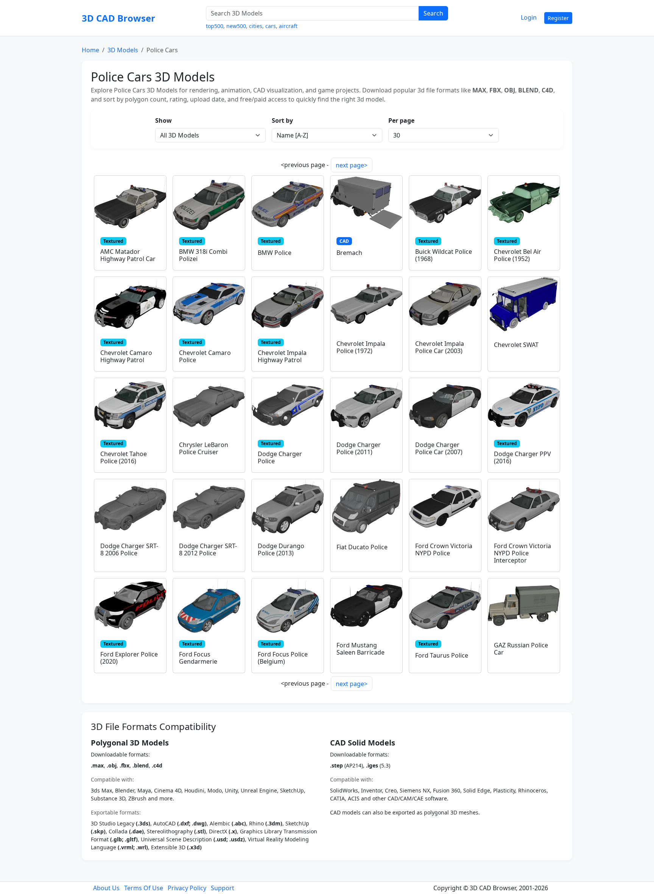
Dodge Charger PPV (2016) (522, 457)
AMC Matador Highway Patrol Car (128, 255)
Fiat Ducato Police (362, 547)
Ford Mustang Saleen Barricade (360, 648)
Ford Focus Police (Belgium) (283, 658)
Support (222, 888)
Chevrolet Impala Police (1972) (360, 347)
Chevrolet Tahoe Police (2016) (123, 457)
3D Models (122, 50)
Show (163, 120)
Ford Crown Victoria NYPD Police (443, 549)
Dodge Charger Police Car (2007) (438, 448)
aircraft (288, 26)
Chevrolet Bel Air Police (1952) (517, 255)
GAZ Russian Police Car (521, 648)
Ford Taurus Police (441, 655)
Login (529, 17)
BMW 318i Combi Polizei (203, 255)
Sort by (282, 120)
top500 (214, 26)
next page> (351, 165)
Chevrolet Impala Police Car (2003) (439, 347)
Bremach (349, 253)
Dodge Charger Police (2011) (358, 448)
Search (433, 13)
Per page (401, 120)
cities (255, 26)
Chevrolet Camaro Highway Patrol (126, 356)
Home (90, 50)
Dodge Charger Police (280, 457)
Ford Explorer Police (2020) (129, 658)
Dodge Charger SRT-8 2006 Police (129, 549)
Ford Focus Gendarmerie (198, 658)
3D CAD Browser (118, 18)
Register (558, 18)
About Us (106, 888)
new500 (236, 26)
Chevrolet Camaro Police (205, 356)
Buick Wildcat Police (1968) (443, 255)
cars (270, 26)
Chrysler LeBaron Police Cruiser (203, 448)
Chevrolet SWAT (516, 345)
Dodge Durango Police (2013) (281, 549)
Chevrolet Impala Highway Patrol (282, 356)
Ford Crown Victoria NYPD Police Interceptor (522, 553)
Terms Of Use (143, 888)
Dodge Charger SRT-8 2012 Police (208, 549)
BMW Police (274, 253)
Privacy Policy (187, 888)
